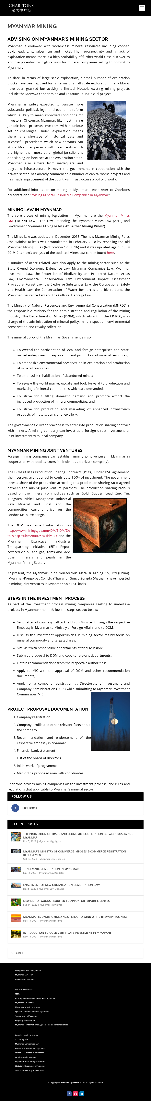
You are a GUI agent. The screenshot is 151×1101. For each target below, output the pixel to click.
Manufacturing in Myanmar (28, 1007)
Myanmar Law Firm (24, 974)
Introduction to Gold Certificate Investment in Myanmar (67, 933)
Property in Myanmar (25, 1020)
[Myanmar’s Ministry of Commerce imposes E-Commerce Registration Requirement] (16, 854)
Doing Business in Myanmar (28, 970)
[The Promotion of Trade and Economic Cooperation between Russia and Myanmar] (16, 836)
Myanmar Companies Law (27, 1043)
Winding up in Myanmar (26, 1057)
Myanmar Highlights (50, 841)
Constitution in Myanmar (27, 1035)
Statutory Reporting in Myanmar (30, 1065)
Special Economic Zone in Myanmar (32, 1011)
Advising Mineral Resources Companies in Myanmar (69, 195)
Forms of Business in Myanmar (29, 1052)
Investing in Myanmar (25, 979)
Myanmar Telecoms (24, 1002)
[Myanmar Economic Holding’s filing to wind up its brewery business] (16, 919)
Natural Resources (24, 989)
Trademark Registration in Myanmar (51, 869)
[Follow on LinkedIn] (81, 1093)
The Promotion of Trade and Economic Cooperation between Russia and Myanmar (78, 835)
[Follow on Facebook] (69, 1093)
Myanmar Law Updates (52, 859)
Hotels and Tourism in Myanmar (30, 1048)
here (110, 253)
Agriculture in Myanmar (26, 1015)
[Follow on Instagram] (75, 1093)
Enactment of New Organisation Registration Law (61, 885)
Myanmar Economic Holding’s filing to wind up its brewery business (75, 917)
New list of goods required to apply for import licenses (66, 901)
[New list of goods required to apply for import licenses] (16, 903)
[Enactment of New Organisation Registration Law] (16, 887)
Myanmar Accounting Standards (30, 1061)
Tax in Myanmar (22, 1039)
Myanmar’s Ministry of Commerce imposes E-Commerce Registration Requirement (74, 853)
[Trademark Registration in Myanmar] (16, 871)
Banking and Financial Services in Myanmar (35, 998)
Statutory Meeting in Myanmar (29, 1070)
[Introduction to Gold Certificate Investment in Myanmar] (16, 935)
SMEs (17, 994)
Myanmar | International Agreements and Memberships (41, 1024)
